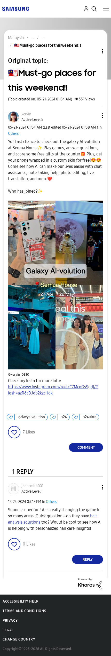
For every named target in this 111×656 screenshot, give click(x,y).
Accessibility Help (20, 601)
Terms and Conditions (24, 611)
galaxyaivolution (31, 417)
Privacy (10, 620)
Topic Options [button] (93, 51)
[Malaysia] (15, 8)
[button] (94, 116)
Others (13, 133)
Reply (88, 559)
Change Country (19, 639)
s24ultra (89, 417)
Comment (86, 447)
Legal (8, 630)
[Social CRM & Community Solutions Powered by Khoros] (89, 583)
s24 (64, 417)
